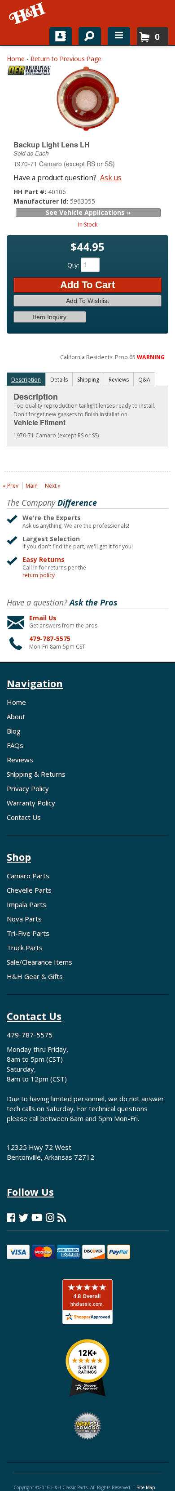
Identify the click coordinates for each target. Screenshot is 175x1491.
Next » (53, 486)
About (16, 716)
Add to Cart (87, 284)
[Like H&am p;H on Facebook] (11, 1217)
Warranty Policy (31, 802)
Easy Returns (43, 559)
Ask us (111, 177)
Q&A (144, 379)
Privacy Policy (28, 788)
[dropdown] (119, 36)
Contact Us (24, 817)
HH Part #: (30, 191)
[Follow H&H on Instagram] (50, 1217)
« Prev (10, 486)
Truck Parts (25, 947)
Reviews (20, 759)
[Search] (86, 34)
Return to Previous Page (66, 58)
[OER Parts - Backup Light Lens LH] (29, 72)
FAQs (15, 745)
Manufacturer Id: (41, 201)
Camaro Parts (28, 875)
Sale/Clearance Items (39, 961)
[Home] (28, 13)
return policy (38, 575)
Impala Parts (26, 904)
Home (16, 58)
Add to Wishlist (87, 300)
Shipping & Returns (36, 774)
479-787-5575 (49, 638)
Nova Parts (24, 918)
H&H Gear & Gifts (35, 976)
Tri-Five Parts (28, 933)
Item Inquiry (49, 316)
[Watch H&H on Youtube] (37, 1217)
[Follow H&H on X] (23, 1217)
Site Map (145, 1487)
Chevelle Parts (29, 890)
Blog (14, 730)
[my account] (60, 36)
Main (32, 486)
